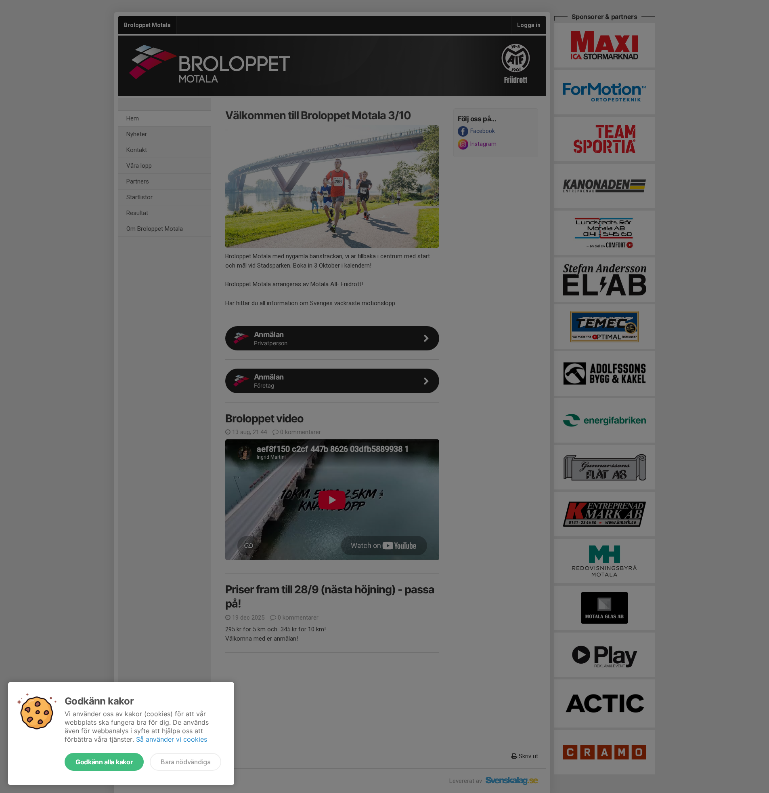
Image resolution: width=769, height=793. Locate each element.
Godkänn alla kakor (104, 762)
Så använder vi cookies (171, 739)
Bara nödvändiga (185, 762)
